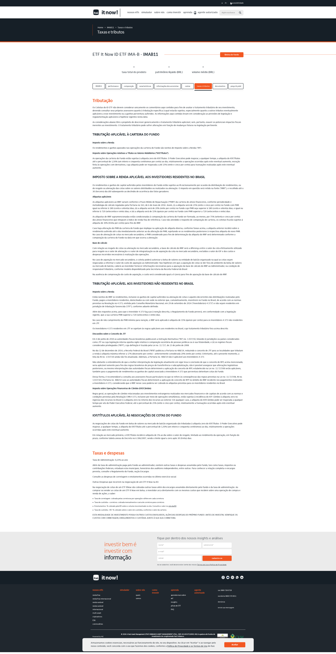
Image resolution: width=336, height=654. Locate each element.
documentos (220, 86)
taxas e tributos (203, 86)
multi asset (97, 613)
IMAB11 (110, 28)
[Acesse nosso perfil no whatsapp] (237, 579)
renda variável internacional (98, 607)
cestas (187, 86)
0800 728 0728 (226, 590)
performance (113, 86)
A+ (226, 3)
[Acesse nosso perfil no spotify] (232, 579)
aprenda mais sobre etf (178, 597)
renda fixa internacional (102, 599)
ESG (94, 620)
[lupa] (240, 12)
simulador (146, 12)
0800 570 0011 (230, 596)
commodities (98, 624)
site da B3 (172, 506)
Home (100, 28)
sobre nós (159, 12)
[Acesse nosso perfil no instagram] (223, 579)
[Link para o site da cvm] (236, 637)
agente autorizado (208, 12)
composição (129, 86)
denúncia (221, 602)
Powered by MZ (98, 636)
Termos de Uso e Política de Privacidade (211, 565)
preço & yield (236, 86)
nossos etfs (133, 12)
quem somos (138, 597)
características (145, 86)
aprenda (187, 12)
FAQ (172, 610)
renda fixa (96, 595)
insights (174, 602)
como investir (174, 12)
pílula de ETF (176, 606)
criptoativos (97, 617)
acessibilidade (237, 3)
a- (222, 3)
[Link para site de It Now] (106, 13)
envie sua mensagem (226, 608)
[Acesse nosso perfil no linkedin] (241, 579)
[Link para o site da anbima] (222, 637)
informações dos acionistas (167, 86)
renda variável (98, 602)
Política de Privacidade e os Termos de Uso (187, 646)
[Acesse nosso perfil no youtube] (228, 579)
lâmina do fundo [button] (232, 55)
